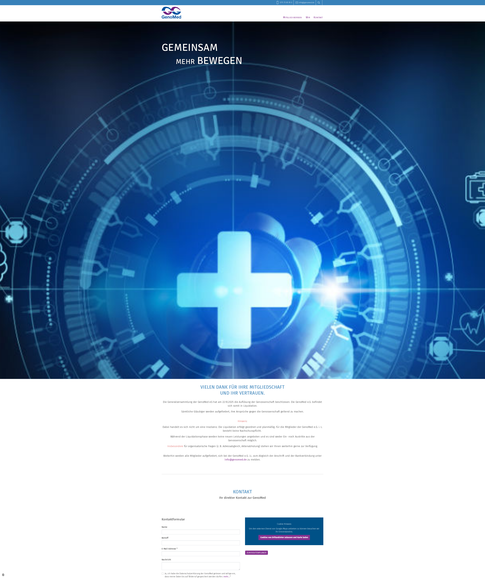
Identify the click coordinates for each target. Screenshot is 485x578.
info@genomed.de (236, 459)
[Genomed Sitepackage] (171, 12)
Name (164, 527)
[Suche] (319, 2)
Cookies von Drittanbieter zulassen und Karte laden (284, 537)
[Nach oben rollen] (479, 572)
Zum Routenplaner (256, 552)
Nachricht (166, 559)
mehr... (226, 576)
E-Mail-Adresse (169, 549)
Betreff (165, 538)
